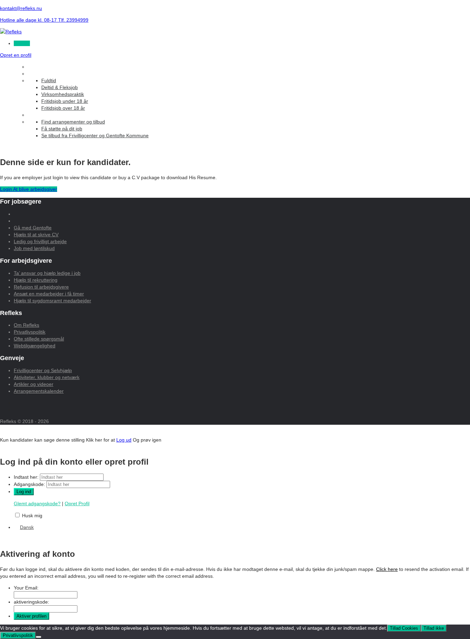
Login (6, 189)
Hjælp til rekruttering (35, 280)
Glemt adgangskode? (37, 503)
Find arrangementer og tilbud (73, 121)
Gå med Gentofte (33, 227)
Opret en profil (15, 55)
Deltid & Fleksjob (59, 87)
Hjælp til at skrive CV (36, 234)
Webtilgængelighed (34, 345)
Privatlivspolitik (29, 332)
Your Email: (26, 588)
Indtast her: (26, 477)
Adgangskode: (29, 484)
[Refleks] (11, 31)
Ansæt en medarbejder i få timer (49, 293)
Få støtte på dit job (61, 128)
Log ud (123, 440)
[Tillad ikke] (38, 637)
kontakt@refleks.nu (21, 8)
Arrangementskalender (39, 391)
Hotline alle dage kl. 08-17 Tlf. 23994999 (44, 20)
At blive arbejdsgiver (35, 189)
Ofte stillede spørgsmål (39, 339)
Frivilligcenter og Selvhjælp (43, 370)
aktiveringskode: (31, 602)
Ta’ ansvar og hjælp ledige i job (47, 273)
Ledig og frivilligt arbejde (40, 241)
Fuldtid (48, 80)
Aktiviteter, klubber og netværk (46, 377)
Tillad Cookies (404, 628)
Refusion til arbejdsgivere (41, 287)
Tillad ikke (434, 628)
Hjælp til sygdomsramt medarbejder (52, 300)
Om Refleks (26, 325)
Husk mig (32, 515)
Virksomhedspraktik (62, 94)
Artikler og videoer (33, 384)
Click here (387, 569)
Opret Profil (77, 503)
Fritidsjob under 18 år (64, 101)
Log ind (22, 43)
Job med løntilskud (34, 248)
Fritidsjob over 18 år (63, 108)
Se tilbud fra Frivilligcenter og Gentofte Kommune (95, 135)
